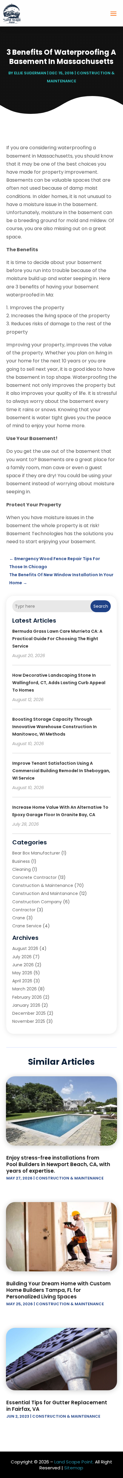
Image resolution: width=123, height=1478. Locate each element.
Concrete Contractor (34, 877)
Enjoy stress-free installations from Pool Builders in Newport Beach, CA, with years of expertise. (58, 1164)
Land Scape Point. (74, 1462)
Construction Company (37, 902)
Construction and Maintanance (45, 893)
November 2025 (28, 1021)
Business (21, 861)
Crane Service (26, 926)
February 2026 (27, 997)
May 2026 (22, 973)
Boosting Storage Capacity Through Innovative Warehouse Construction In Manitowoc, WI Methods (54, 726)
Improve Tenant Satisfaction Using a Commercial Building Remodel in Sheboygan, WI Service (61, 770)
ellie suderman (30, 73)
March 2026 (24, 989)
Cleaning (21, 869)
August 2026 (25, 948)
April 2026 (22, 981)
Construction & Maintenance (42, 885)
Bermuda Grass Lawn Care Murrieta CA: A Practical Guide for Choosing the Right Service (57, 638)
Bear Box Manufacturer (36, 853)
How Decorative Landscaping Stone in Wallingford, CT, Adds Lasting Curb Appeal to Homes (58, 682)
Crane (18, 918)
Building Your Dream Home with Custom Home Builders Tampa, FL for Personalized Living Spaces (58, 1290)
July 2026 (22, 957)
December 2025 (29, 1013)
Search (100, 606)
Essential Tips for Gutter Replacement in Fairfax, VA (56, 1406)
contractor (24, 910)
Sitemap (73, 1468)
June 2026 (23, 965)
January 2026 (26, 1005)
